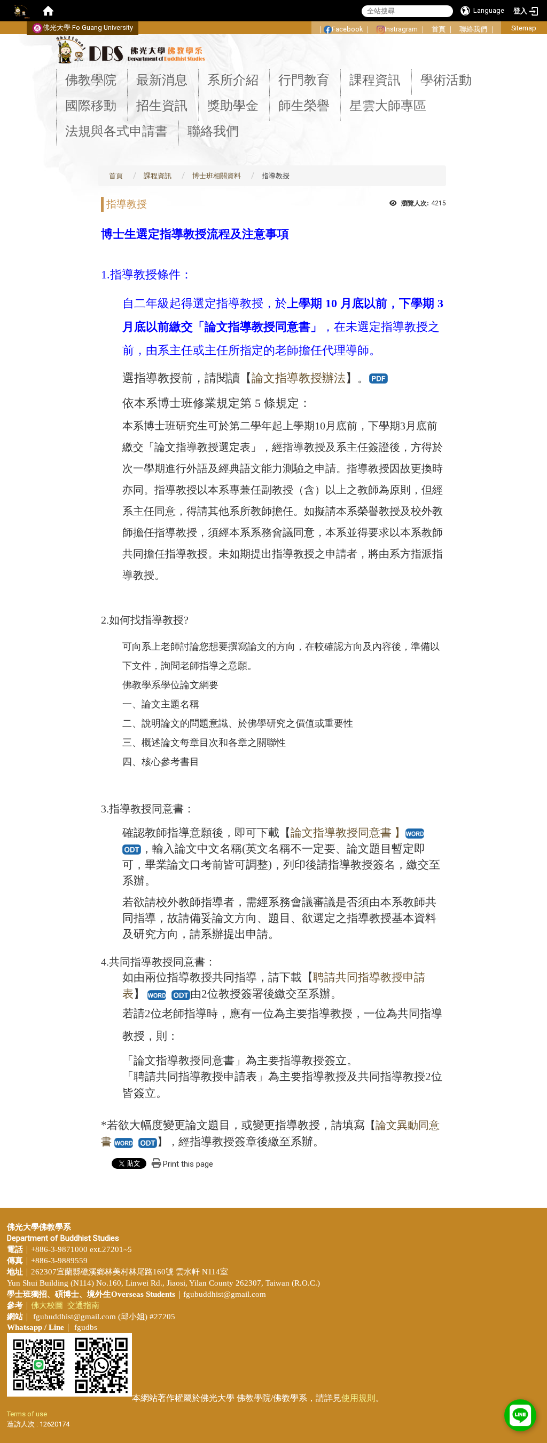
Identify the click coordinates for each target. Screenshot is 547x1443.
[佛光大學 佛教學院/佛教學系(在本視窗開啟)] (130, 49)
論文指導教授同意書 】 (348, 832)
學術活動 (446, 80)
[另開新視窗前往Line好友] (520, 1416)
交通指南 (83, 1305)
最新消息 (161, 80)
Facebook (347, 29)
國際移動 (90, 105)
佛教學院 (90, 80)
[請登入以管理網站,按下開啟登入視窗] (21, 10)
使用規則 (358, 1398)
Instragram (401, 29)
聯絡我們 (473, 29)
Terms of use (27, 1414)
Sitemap (523, 28)
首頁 (439, 29)
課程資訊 (375, 80)
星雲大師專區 (387, 105)
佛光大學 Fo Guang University (88, 27)
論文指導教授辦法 (299, 378)
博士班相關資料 (216, 176)
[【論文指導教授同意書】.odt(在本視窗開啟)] (131, 848)
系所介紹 (233, 80)
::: (305, 26)
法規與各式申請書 (116, 131)
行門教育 (304, 80)
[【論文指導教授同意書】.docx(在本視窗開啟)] (123, 1141)
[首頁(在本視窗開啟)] (48, 10)
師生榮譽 (304, 105)
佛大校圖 (47, 1305)
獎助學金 (233, 105)
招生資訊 (161, 105)
